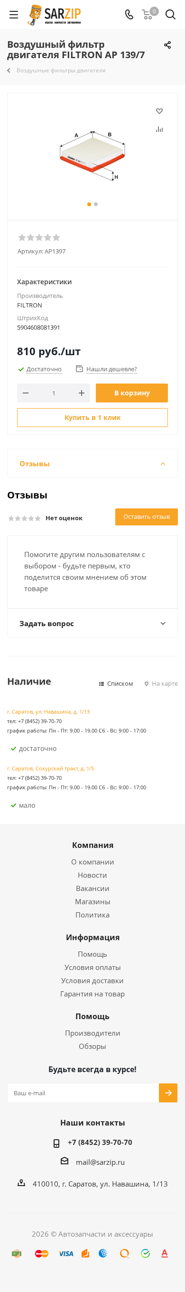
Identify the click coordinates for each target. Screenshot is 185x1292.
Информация (93, 937)
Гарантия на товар (92, 993)
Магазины (93, 901)
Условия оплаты (93, 967)
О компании (92, 861)
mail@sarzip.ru (100, 1162)
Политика (92, 914)
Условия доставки (92, 980)
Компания (92, 845)
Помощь (92, 954)
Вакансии (93, 888)
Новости (92, 875)
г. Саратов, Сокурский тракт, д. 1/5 (50, 768)
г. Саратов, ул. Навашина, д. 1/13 (48, 711)
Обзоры (92, 1046)
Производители (92, 1033)
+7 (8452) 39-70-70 (100, 1142)
